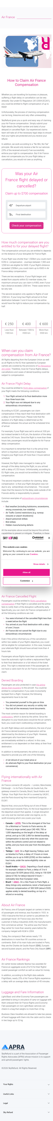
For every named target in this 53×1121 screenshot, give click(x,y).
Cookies (34, 554)
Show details (39, 564)
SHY (17, 851)
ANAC (16, 882)
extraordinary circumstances (35, 498)
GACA (23, 866)
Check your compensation (26, 225)
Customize (25, 581)
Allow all (26, 572)
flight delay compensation (35, 388)
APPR (18, 823)
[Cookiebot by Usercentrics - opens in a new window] (32, 538)
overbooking (7, 717)
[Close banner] (49, 538)
